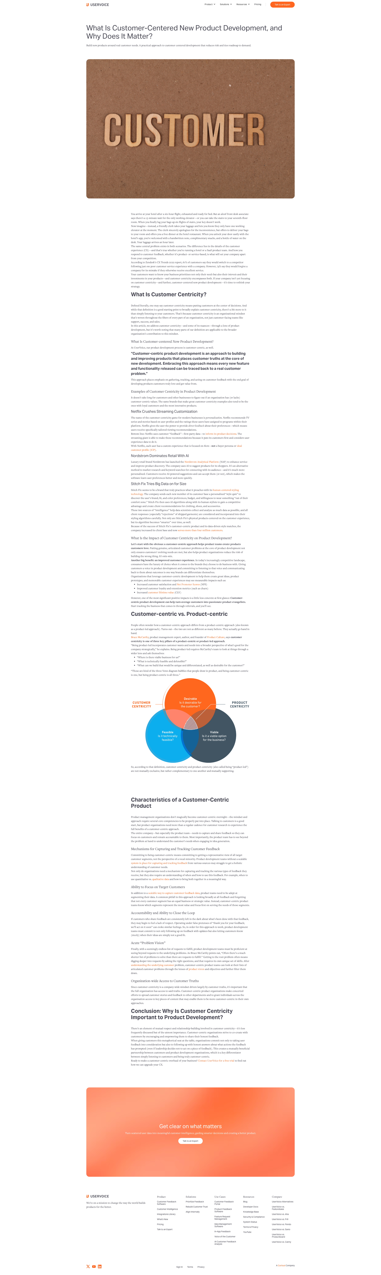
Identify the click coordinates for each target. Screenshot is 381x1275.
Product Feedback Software (223, 1210)
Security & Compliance (254, 1217)
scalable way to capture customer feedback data (174, 893)
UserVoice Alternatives (282, 1201)
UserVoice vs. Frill (280, 1219)
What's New (162, 1219)
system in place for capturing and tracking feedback (159, 863)
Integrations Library (166, 1214)
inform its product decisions (221, 433)
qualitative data (160, 879)
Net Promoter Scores (188, 584)
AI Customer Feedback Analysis (225, 1242)
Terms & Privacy (250, 1227)
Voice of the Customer (224, 1236)
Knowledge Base (251, 1212)
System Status (250, 1222)
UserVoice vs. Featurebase (278, 1208)
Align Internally (193, 1212)
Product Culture (216, 637)
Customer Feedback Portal (224, 1202)
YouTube (247, 1232)
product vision (196, 969)
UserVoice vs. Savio (281, 1229)
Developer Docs (250, 1207)
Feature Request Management (222, 1217)
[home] (98, 4)
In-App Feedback (222, 1231)
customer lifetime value (161, 592)
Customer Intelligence (167, 1209)
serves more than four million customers (200, 530)
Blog (245, 1201)
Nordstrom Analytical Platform (202, 461)
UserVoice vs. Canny (281, 1242)
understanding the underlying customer (152, 965)
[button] (210, 4)
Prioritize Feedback (195, 1201)
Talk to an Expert (282, 4)
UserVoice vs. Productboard (278, 1235)
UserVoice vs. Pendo (281, 1224)
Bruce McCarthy (140, 637)
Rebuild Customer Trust (197, 1207)
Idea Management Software (223, 1225)
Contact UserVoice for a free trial (216, 1060)
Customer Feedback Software (166, 1202)
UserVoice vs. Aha (280, 1214)
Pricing (257, 4)
